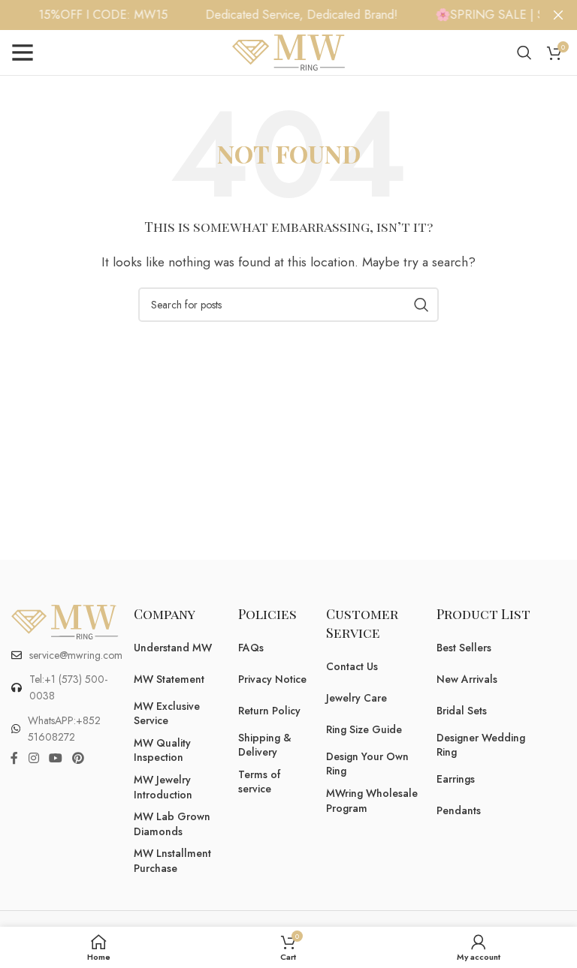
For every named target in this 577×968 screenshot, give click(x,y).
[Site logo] (288, 51)
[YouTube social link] (55, 759)
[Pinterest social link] (78, 759)
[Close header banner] (558, 15)
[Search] (524, 53)
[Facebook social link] (14, 759)
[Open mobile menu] (22, 53)
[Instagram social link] (33, 759)
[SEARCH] (421, 304)
